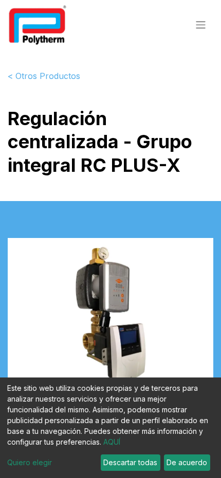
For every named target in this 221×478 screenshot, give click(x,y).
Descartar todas (130, 462)
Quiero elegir (29, 462)
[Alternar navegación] (200, 24)
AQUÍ (111, 441)
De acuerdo (187, 462)
